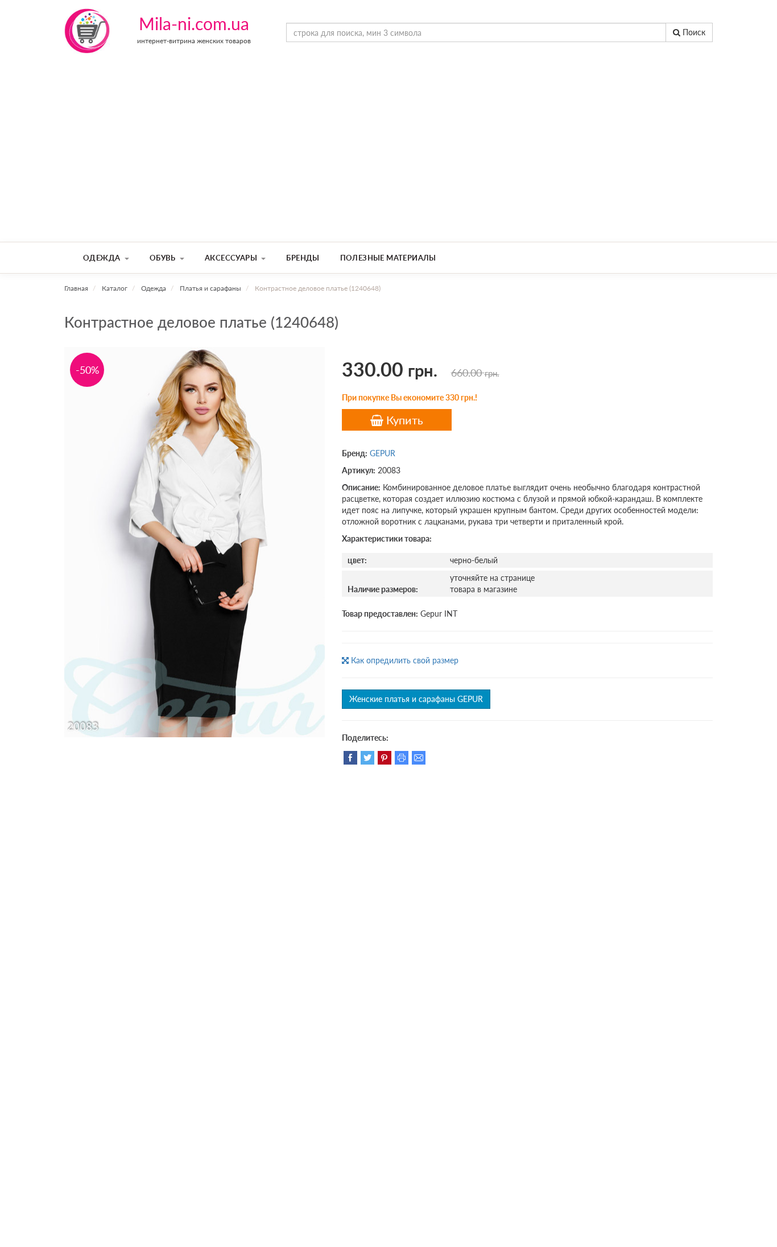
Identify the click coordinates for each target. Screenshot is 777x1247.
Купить (403, 420)
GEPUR (382, 453)
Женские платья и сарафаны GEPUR (416, 699)
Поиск (692, 32)
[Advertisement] (388, 156)
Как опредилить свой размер (403, 660)
